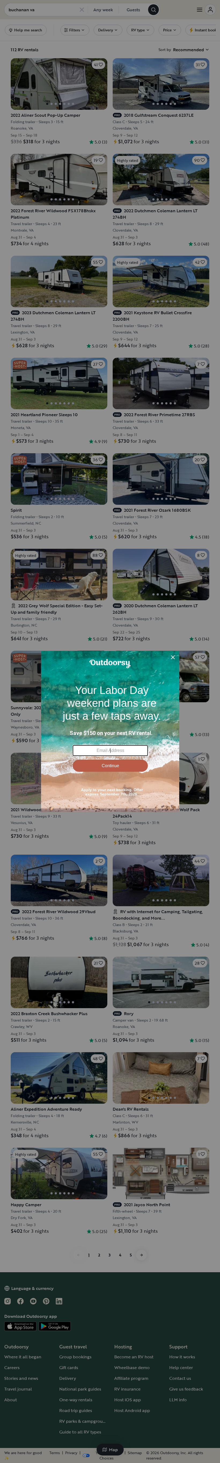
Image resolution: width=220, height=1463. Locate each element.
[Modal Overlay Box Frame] (110, 731)
